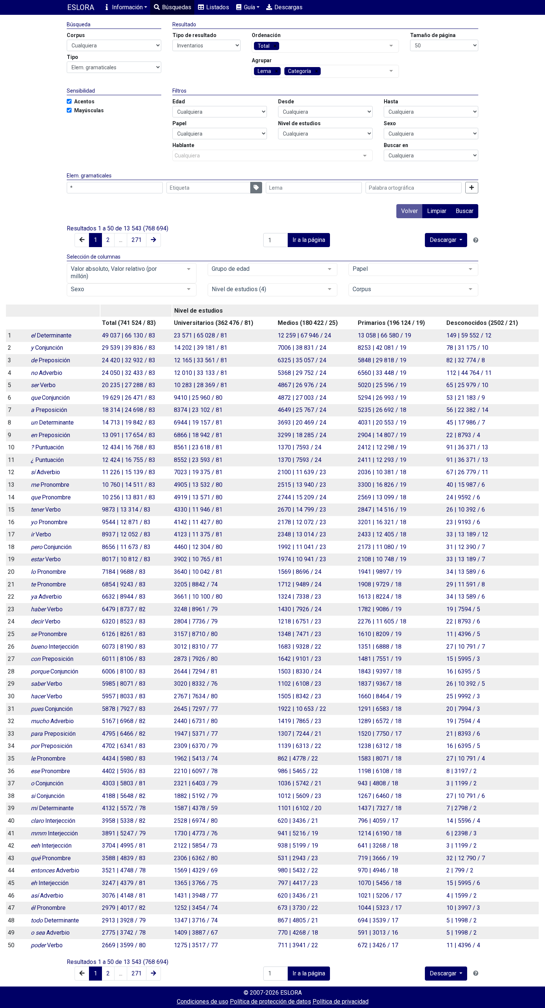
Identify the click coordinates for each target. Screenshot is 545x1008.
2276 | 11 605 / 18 (382, 621)
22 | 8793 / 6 (463, 621)
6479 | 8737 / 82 (124, 609)
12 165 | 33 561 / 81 (200, 360)
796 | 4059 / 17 (378, 820)
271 (137, 239)
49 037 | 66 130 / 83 (128, 335)
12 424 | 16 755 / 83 (128, 459)
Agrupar (262, 60)
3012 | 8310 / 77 (196, 646)
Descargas (288, 7)
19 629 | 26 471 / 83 (128, 397)
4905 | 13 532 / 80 (198, 484)
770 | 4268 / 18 (298, 932)
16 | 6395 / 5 (463, 671)
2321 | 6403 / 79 (196, 783)
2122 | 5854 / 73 (196, 845)
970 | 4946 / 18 (378, 870)
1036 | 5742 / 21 (299, 783)
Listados (217, 7)
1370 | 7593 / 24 (299, 447)
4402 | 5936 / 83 (124, 771)
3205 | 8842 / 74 (196, 584)
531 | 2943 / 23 (298, 858)
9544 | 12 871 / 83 (126, 522)
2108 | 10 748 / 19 (382, 559)
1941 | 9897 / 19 (380, 571)
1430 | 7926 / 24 (299, 609)
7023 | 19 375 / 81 (198, 472)
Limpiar (436, 210)
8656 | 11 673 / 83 (126, 546)
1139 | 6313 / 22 (299, 745)
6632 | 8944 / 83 (124, 596)
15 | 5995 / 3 (463, 658)
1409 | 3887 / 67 (196, 932)
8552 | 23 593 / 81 (198, 459)
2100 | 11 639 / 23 (302, 472)
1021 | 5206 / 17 (380, 895)
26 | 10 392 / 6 (465, 509)
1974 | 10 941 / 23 (302, 559)
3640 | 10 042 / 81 (198, 571)
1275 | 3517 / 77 (196, 945)
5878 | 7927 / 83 (124, 708)
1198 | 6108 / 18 (380, 771)
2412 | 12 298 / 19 (382, 447)
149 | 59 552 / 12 (469, 335)
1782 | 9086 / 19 (380, 609)
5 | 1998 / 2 (461, 920)
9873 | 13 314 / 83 (126, 509)
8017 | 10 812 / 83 (126, 559)
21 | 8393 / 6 (463, 733)
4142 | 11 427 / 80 (198, 522)
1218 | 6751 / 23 (299, 621)
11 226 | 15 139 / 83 (128, 472)
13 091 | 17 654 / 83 (128, 435)
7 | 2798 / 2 (461, 808)
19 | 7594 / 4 (463, 721)
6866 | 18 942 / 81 (198, 435)
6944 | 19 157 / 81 (198, 422)
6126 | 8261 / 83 (124, 634)
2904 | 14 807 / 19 (382, 435)
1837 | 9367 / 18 (380, 683)
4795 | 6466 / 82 (124, 733)
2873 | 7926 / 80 (196, 658)
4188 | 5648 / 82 (124, 795)
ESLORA (80, 7)
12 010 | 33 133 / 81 (200, 372)
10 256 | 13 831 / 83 (128, 497)
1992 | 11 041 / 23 (302, 546)
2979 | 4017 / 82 (124, 907)
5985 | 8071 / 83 (124, 683)
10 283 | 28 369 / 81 (200, 385)
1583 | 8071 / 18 (380, 758)
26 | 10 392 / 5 (465, 683)
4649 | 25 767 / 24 (302, 409)
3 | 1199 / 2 (461, 783)
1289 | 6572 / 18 (380, 721)
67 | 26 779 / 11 (467, 472)
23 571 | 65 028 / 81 (200, 335)
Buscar (464, 210)
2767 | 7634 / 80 (196, 696)
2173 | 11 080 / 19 (382, 546)
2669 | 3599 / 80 (124, 945)
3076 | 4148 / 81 (124, 895)
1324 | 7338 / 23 (299, 596)
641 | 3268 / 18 (378, 845)
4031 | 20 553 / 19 (382, 422)
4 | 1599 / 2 (461, 895)
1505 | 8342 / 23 (299, 696)
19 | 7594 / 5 (463, 609)
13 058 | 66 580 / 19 (384, 335)
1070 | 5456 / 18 (380, 882)
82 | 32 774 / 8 (465, 360)
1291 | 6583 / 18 (380, 708)
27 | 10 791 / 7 (465, 646)
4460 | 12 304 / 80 (198, 546)
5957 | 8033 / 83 (124, 696)
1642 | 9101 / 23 (299, 658)
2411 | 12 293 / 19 (382, 459)
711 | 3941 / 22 (298, 945)
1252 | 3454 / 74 (196, 907)
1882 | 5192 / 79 (196, 795)
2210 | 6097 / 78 (196, 771)
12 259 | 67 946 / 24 (304, 335)
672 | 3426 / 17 (378, 945)
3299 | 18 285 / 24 (302, 435)
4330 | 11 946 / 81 (198, 509)
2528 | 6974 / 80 (196, 820)
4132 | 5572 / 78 (124, 808)
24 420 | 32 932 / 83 (128, 360)
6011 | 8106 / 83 (124, 658)
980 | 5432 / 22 (298, 870)
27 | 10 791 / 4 (465, 758)
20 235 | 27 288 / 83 (128, 385)
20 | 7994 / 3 (463, 708)
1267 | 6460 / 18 (380, 795)
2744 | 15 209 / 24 (302, 497)
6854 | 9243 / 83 (124, 584)
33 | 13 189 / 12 (467, 534)
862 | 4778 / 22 (298, 758)
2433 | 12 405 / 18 (382, 534)
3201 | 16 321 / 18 (382, 522)
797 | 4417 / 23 (298, 882)
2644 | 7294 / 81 (196, 671)
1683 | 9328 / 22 (299, 646)
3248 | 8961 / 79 (196, 609)
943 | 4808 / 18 (378, 783)
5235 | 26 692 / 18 (382, 409)
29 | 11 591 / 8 (465, 584)
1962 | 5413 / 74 (196, 758)
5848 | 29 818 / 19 (382, 360)
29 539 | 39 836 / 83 (128, 347)
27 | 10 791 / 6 (465, 795)
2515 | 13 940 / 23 (302, 484)
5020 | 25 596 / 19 (382, 385)
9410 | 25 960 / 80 (198, 397)
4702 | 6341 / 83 (124, 745)
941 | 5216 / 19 (298, 833)
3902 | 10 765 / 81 (198, 559)
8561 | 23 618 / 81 (198, 447)
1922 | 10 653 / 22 (302, 708)
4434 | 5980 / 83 (124, 758)
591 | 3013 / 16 (378, 932)
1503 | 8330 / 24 (299, 671)
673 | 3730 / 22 (298, 907)
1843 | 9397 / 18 (380, 671)
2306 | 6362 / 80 (196, 858)
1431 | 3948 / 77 (196, 895)
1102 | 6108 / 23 (299, 683)
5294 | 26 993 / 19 (382, 397)
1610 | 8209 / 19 (380, 634)
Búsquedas (176, 7)
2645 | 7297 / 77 (196, 708)
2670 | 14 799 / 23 (302, 509)
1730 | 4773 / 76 (196, 833)
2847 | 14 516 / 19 (382, 509)
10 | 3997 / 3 (463, 907)
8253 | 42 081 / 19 (382, 347)
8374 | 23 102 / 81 (198, 409)
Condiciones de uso (202, 1001)
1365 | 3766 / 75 (196, 882)
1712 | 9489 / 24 (299, 584)
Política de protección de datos (270, 1001)
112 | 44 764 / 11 (469, 372)
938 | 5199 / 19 (298, 845)
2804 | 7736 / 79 (196, 621)
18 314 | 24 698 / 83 (128, 409)
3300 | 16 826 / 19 (382, 484)
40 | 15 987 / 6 (465, 484)
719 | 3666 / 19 (378, 858)
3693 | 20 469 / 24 (302, 422)
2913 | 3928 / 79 (124, 920)
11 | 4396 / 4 (463, 945)
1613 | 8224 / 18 (380, 596)
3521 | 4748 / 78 (124, 870)
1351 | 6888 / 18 (380, 646)
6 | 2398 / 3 (461, 833)
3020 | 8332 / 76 (196, 683)
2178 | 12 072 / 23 (302, 522)
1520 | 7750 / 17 (380, 733)
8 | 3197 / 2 (461, 771)
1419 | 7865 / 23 (299, 721)
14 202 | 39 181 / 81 (200, 347)
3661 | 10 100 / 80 (198, 596)
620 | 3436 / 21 (298, 820)
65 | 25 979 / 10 (467, 385)
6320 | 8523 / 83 (124, 621)
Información (126, 7)
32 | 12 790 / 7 (465, 858)
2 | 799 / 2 (459, 870)
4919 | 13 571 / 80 (198, 497)
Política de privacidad (341, 1001)
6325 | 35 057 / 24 (302, 360)
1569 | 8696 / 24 (299, 571)
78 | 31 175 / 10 (467, 347)
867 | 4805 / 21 (298, 920)
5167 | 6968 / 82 (124, 721)
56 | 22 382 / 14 (467, 409)
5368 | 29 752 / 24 (302, 372)
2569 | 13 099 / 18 (382, 497)
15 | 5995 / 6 (463, 882)
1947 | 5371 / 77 (196, 733)
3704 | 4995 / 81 (124, 845)
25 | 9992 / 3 (463, 696)
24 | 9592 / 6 (463, 497)
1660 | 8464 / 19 (380, 696)
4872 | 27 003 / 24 (302, 397)
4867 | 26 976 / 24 (302, 385)
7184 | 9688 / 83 (124, 571)
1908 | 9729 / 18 (380, 584)
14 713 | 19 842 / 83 (128, 422)
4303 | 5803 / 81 (124, 783)
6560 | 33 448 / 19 (382, 372)
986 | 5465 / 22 (298, 771)
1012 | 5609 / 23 (299, 795)
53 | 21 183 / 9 (465, 397)
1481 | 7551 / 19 (380, 658)
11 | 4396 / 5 (463, 634)
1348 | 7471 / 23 (299, 634)
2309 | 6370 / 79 (196, 745)
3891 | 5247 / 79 (124, 833)
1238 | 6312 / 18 (380, 745)
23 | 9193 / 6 (463, 522)
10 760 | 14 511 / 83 (128, 484)
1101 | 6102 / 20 (299, 808)
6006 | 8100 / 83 (124, 671)
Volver (409, 210)
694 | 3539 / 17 (378, 920)
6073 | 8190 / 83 (124, 646)
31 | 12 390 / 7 (465, 546)
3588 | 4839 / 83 (124, 858)
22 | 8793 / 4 (463, 435)
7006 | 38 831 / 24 (302, 347)
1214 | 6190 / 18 (380, 833)
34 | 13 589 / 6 (465, 571)
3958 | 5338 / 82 (124, 820)
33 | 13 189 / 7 (465, 559)
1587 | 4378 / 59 (196, 808)
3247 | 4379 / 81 (124, 882)
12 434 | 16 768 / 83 (128, 447)
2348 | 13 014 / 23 (302, 534)
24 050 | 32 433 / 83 (128, 372)
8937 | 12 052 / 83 (126, 534)
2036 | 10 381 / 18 (382, 472)
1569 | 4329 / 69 (196, 870)
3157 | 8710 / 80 (196, 634)
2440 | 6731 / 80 (196, 721)
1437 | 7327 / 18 (380, 808)
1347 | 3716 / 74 (196, 920)
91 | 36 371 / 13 (467, 447)
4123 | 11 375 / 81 (198, 534)
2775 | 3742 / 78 (124, 932)
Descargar (444, 239)
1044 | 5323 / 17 (380, 907)
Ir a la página (309, 239)
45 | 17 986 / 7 (465, 422)
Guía (248, 7)
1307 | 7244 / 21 (299, 733)
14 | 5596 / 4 (463, 820)
